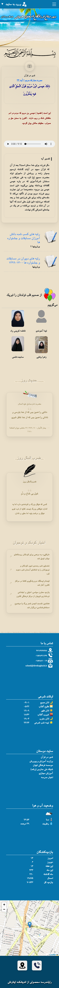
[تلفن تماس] (37, 965)
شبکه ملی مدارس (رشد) (42, 769)
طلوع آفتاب (44, 706)
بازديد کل (48, 882)
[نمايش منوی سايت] (54, 5)
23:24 (26, 723)
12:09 (26, 710)
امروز (50, 858)
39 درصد (24, 824)
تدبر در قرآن (47, 757)
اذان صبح (44, 702)
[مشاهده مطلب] (50, 237)
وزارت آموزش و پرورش (41, 761)
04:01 (26, 702)
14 (32, 858)
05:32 (26, 706)
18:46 (26, 714)
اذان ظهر (45, 710)
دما (47, 820)
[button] (30, 925)
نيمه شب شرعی (41, 723)
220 (31, 874)
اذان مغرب (44, 719)
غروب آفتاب (43, 714)
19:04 (26, 719)
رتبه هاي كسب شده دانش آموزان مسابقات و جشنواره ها (23, 238)
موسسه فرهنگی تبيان (43, 765)
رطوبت (45, 824)
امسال (50, 878)
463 (31, 870)
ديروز (50, 862)
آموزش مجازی (46, 773)
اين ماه (50, 870)
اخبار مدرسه (47, 777)
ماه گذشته (48, 874)
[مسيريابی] (22, 965)
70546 (30, 882)
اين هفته (49, 866)
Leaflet (53, 954)
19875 (30, 878)
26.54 (26, 820)
